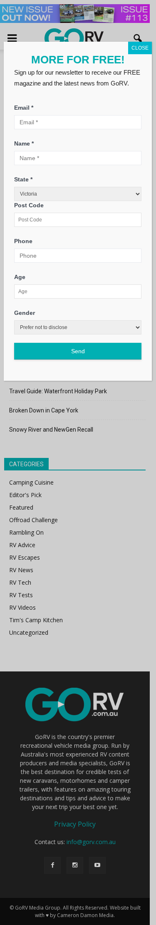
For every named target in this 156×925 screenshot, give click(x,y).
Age (19, 277)
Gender (24, 312)
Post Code (29, 205)
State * (23, 179)
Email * (23, 107)
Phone (23, 241)
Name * (24, 143)
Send (78, 351)
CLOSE (140, 48)
